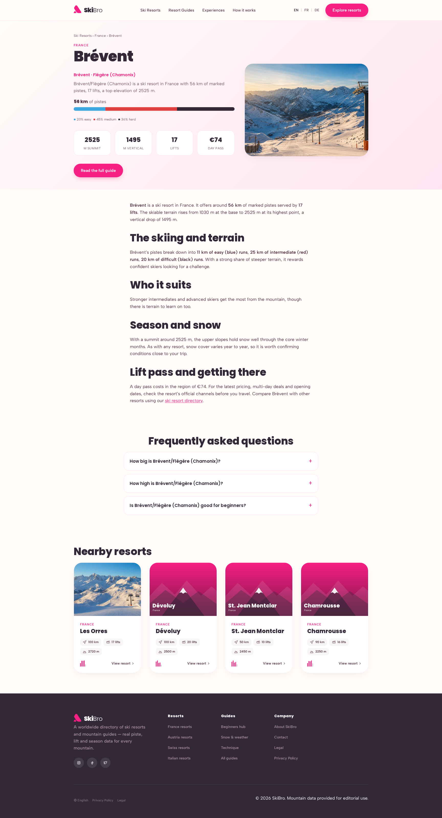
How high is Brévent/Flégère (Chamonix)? (176, 483)
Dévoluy (168, 631)
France (100, 36)
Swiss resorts (179, 747)
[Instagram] (79, 763)
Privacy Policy (286, 758)
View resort (121, 663)
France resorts (180, 726)
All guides (229, 758)
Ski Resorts (150, 10)
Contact (281, 737)
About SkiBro (285, 726)
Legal (278, 747)
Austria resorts (180, 737)
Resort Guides (181, 10)
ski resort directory (184, 400)
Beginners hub (233, 726)
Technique (230, 747)
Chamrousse (326, 631)
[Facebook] (92, 763)
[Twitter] (105, 763)
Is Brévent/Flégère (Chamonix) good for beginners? (188, 505)
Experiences (213, 10)
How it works (244, 10)
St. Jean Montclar (257, 631)
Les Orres (93, 631)
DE (317, 10)
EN (296, 10)
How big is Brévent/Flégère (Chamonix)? (175, 461)
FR (306, 10)
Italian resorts (179, 758)
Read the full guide (98, 170)
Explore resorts (347, 10)
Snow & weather (234, 737)
